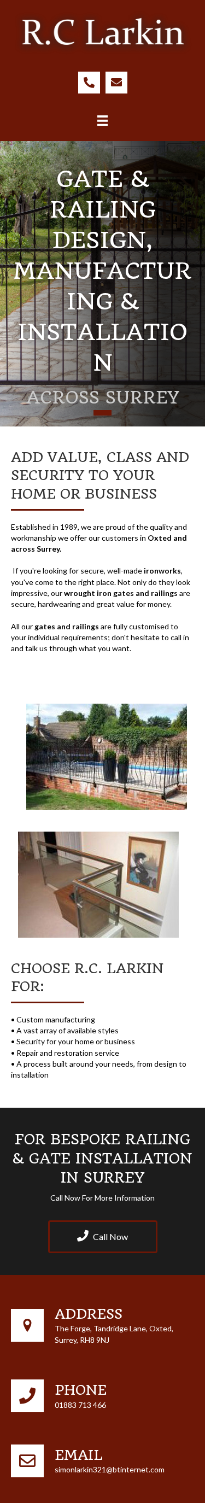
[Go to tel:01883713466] (89, 82)
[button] (102, 1236)
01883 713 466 (80, 1405)
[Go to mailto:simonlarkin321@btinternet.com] (116, 82)
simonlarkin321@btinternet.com (110, 1469)
